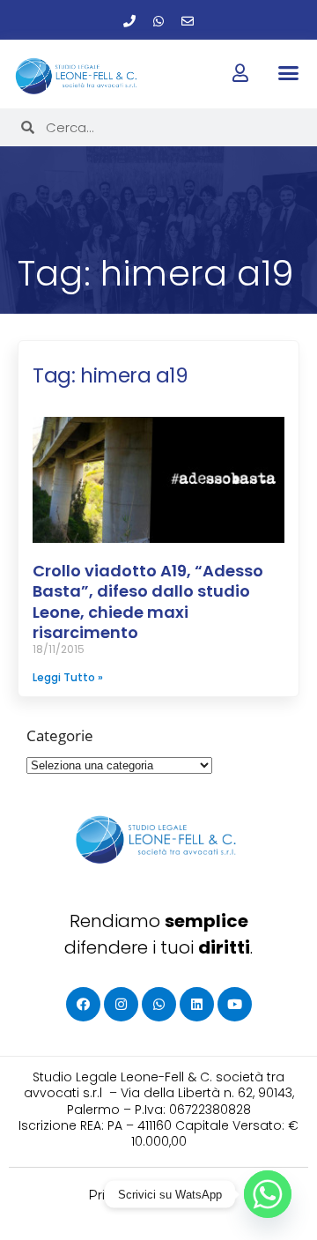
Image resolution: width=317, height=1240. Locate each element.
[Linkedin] (197, 1004)
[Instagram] (121, 1004)
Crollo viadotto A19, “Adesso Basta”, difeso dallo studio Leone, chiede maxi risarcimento (148, 601)
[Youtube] (234, 1004)
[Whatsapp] (158, 21)
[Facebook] (83, 1004)
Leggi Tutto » (68, 677)
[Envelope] (187, 21)
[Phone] (129, 21)
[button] (288, 73)
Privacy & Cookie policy (159, 1195)
